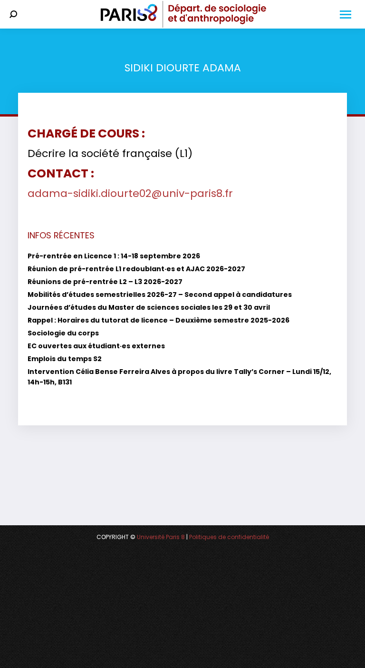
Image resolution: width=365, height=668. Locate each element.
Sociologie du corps (63, 333)
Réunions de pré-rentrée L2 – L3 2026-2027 (105, 281)
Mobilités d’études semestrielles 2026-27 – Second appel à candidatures (160, 294)
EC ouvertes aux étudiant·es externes (96, 346)
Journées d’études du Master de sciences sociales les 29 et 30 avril (149, 307)
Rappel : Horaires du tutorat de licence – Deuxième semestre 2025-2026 (158, 320)
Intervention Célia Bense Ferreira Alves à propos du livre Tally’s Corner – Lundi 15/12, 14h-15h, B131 (179, 377)
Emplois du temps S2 (65, 358)
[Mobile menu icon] (345, 14)
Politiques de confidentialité (229, 537)
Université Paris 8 (161, 537)
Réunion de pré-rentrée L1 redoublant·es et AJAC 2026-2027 (136, 269)
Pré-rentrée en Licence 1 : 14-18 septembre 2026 (114, 256)
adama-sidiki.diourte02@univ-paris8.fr (130, 193)
